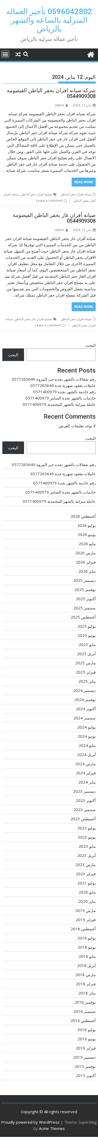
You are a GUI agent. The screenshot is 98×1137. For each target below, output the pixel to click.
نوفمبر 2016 (85, 1002)
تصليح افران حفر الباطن (36, 194)
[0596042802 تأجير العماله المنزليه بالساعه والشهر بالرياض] (90, 54)
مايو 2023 (87, 846)
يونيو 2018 (87, 947)
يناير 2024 (87, 782)
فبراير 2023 (86, 873)
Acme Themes (52, 1128)
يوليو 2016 (86, 1029)
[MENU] (5, 54)
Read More (83, 182)
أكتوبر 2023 (86, 800)
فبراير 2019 (86, 919)
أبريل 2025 (86, 653)
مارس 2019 (85, 910)
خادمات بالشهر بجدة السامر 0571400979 (60, 398)
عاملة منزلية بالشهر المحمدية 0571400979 (59, 404)
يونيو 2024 (87, 736)
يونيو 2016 (87, 1038)
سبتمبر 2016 (84, 1011)
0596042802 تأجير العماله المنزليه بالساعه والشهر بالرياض (49, 20)
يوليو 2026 (86, 525)
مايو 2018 (87, 956)
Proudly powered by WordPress (30, 1122)
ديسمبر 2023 (84, 791)
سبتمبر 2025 (84, 607)
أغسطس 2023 (83, 818)
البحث (90, 345)
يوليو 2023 (86, 827)
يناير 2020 (87, 901)
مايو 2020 (87, 892)
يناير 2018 (87, 993)
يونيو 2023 (87, 837)
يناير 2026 (87, 571)
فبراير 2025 (86, 672)
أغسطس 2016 (83, 1020)
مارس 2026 (85, 552)
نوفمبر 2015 (85, 1066)
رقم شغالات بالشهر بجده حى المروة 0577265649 (54, 379)
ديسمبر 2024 (84, 690)
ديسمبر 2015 (84, 1057)
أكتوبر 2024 (86, 708)
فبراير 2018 (86, 983)
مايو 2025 (87, 644)
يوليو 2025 (86, 626)
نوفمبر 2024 (85, 699)
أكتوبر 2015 (86, 1075)
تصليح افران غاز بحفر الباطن (33, 319)
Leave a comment (49, 200)
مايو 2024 (87, 745)
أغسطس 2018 (83, 928)
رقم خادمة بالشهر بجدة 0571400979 (64, 391)
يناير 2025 (87, 681)
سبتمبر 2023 (84, 809)
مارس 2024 (85, 763)
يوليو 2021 (86, 882)
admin (59, 105)
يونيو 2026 (87, 534)
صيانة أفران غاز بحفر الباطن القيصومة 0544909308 (54, 218)
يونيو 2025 (87, 635)
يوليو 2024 (86, 727)
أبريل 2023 (86, 855)
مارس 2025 (85, 662)
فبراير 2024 (86, 772)
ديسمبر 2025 (84, 580)
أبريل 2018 (86, 965)
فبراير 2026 (86, 562)
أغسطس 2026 (83, 516)
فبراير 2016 (86, 1048)
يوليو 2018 (86, 938)
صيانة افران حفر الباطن (76, 194)
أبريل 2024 (86, 754)
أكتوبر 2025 (86, 598)
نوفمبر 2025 (85, 589)
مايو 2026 (87, 543)
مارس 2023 (85, 864)
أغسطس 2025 (83, 617)
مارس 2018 (85, 974)
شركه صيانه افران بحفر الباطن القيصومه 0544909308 (51, 93)
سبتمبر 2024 (84, 717)
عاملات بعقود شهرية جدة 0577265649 (63, 385)
